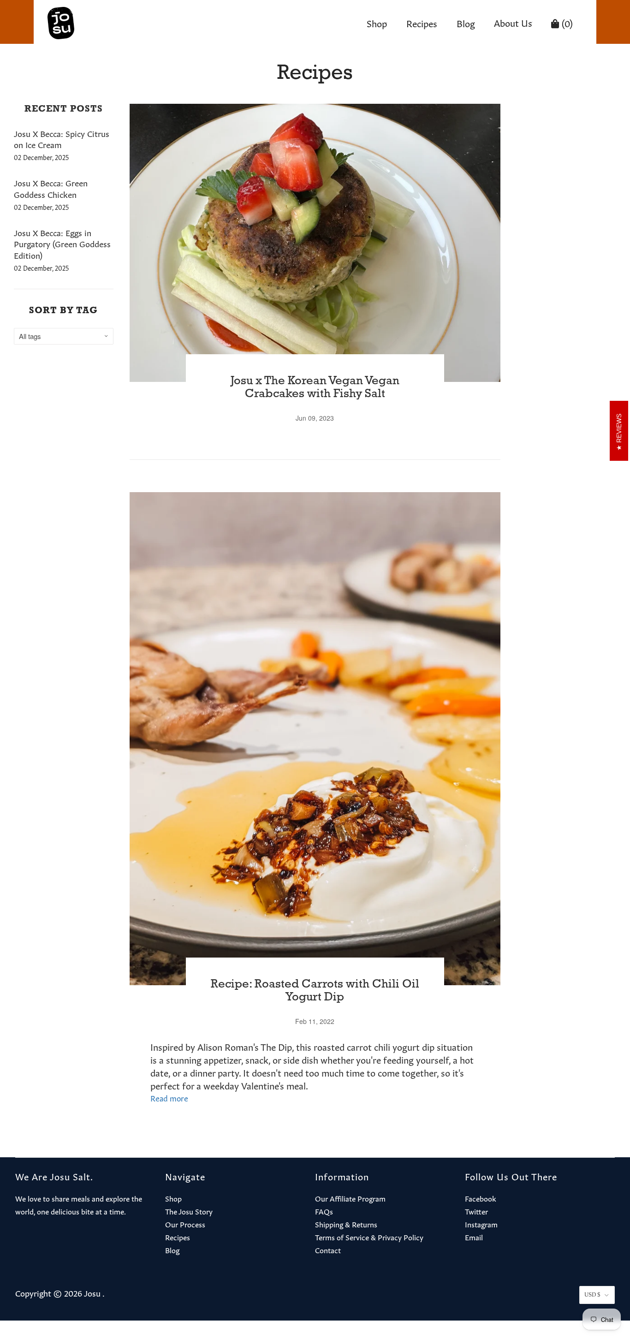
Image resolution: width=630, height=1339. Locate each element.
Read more (169, 1097)
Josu (92, 1292)
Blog (466, 22)
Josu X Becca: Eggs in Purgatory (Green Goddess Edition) (62, 243)
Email (474, 1237)
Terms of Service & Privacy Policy (369, 1237)
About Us (513, 22)
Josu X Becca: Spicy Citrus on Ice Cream (61, 138)
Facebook (480, 1198)
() (566, 22)
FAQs (324, 1211)
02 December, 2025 (41, 156)
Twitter (476, 1211)
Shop (377, 22)
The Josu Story (189, 1211)
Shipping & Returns (346, 1224)
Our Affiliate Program (350, 1198)
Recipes (421, 22)
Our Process (185, 1224)
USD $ (592, 1294)
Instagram (481, 1224)
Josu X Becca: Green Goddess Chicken (51, 188)
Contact (328, 1249)
